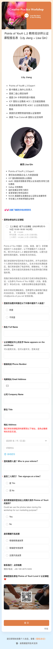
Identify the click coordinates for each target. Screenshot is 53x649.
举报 (46, 628)
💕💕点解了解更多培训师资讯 (17, 210)
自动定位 (11, 454)
